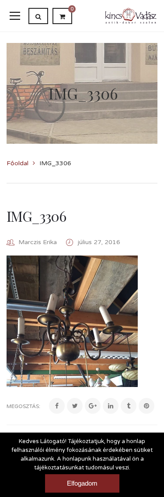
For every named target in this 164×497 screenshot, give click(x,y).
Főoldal (17, 163)
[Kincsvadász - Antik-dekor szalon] (131, 15)
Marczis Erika (37, 242)
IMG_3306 (36, 215)
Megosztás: (23, 406)
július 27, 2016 (99, 242)
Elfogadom (82, 483)
